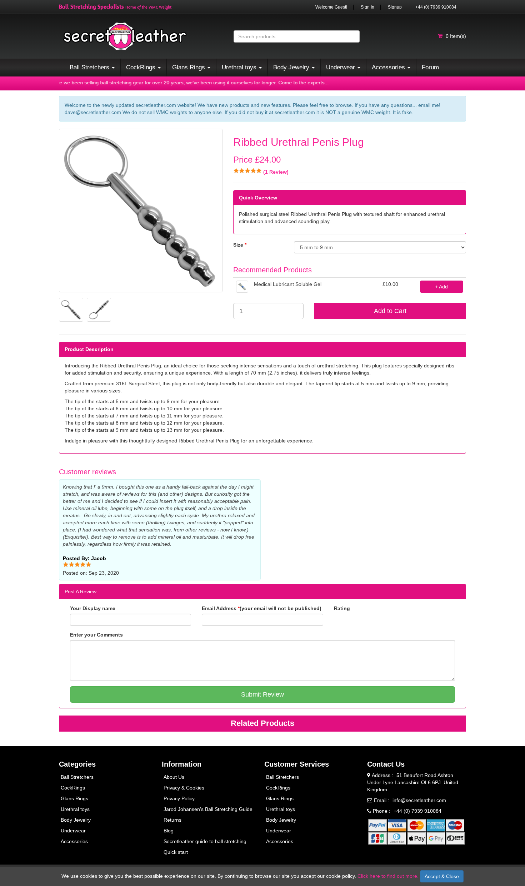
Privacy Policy (179, 798)
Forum (430, 67)
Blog (169, 830)
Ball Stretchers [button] (90, 67)
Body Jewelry (76, 820)
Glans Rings (74, 798)
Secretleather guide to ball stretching (205, 841)
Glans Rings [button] (189, 67)
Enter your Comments (96, 635)
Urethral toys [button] (240, 67)
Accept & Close (442, 876)
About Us (174, 777)
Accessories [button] (389, 67)
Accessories (74, 841)
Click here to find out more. (388, 876)
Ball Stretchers (77, 777)
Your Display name (92, 608)
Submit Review (262, 694)
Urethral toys (75, 809)
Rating (342, 608)
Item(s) (456, 36)
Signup (395, 7)
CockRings (73, 788)
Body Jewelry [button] (292, 67)
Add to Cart (390, 311)
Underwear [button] (341, 67)
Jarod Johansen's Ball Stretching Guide (208, 809)
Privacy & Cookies (184, 788)
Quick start (176, 852)
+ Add (441, 286)
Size (239, 245)
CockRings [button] (141, 67)
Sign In (367, 7)
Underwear (73, 830)
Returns (172, 820)
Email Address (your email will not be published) (261, 608)
